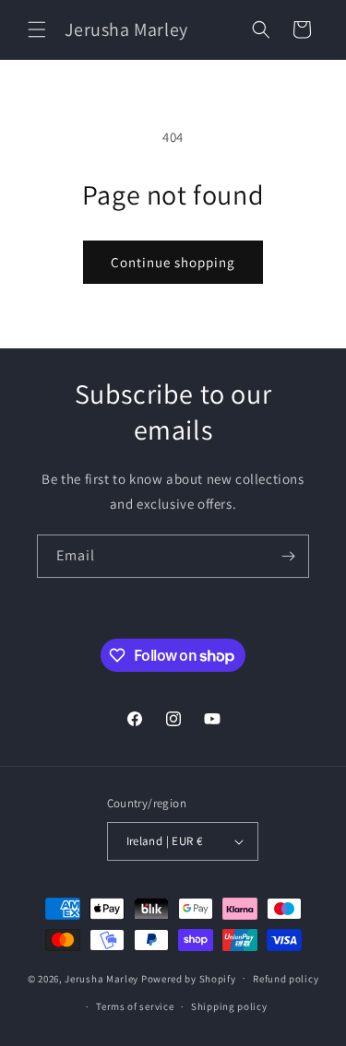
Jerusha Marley (101, 977)
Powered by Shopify (188, 977)
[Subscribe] (288, 556)
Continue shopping (173, 262)
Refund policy (285, 978)
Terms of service (134, 1006)
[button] (37, 29)
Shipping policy (229, 1006)
